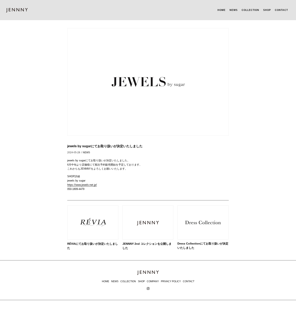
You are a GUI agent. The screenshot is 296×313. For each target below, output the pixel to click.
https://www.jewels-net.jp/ (82, 184)
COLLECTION (250, 9)
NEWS (234, 9)
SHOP (267, 9)
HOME (221, 9)
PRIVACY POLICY (171, 281)
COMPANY (153, 281)
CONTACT (281, 9)
